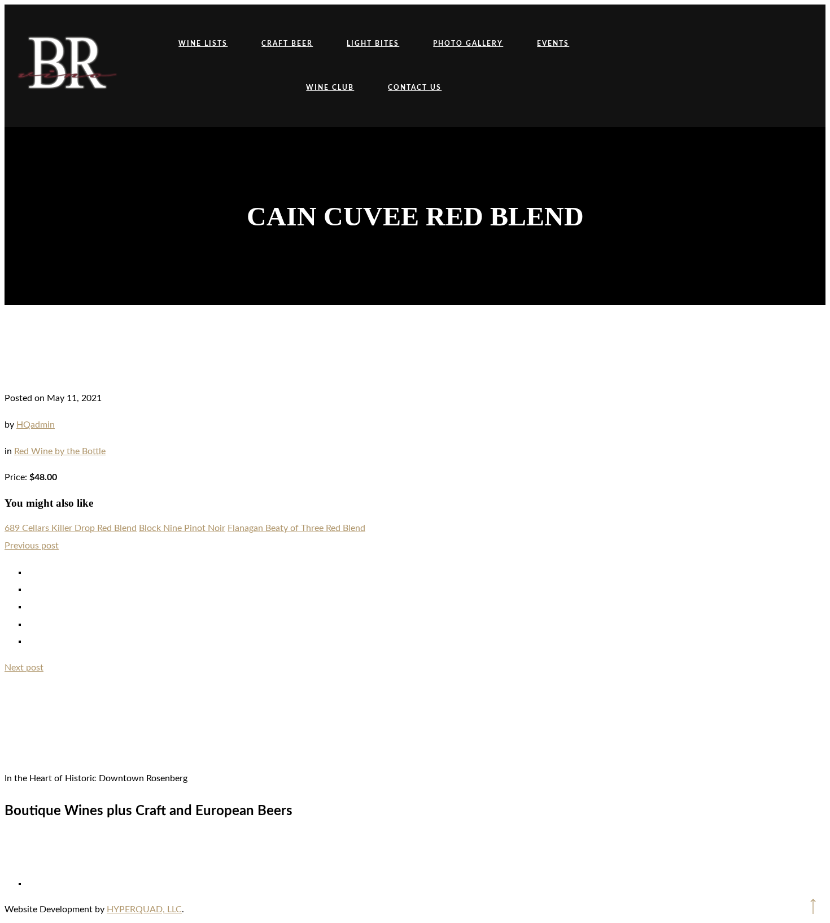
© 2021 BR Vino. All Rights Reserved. (415, 850)
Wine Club (330, 87)
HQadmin (35, 424)
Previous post (32, 545)
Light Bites (373, 43)
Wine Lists (203, 43)
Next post (24, 667)
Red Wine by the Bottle (60, 451)
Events (553, 43)
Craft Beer (287, 43)
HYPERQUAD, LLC (144, 909)
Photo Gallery (468, 43)
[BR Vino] (67, 65)
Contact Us (415, 87)
